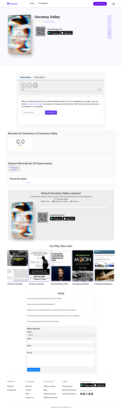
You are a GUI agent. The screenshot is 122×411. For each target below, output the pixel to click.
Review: (30, 353)
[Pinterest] (92, 394)
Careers (28, 390)
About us (28, 386)
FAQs (27, 394)
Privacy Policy (67, 386)
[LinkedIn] (89, 394)
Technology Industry (14, 168)
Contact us (29, 397)
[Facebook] (81, 394)
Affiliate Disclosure (51, 397)
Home (32, 3)
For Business (43, 3)
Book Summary (26, 77)
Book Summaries (50, 394)
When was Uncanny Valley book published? (41, 304)
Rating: (29, 332)
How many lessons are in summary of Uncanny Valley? (44, 298)
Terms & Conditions (69, 394)
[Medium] (84, 394)
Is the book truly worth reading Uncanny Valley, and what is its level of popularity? (53, 316)
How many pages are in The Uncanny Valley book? (43, 321)
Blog (45, 390)
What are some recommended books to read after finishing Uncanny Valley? (51, 310)
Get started (100, 4)
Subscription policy (69, 390)
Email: (29, 345)
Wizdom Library (49, 386)
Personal (10, 386)
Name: (29, 338)
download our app (34, 104)
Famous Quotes (39, 77)
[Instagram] (87, 394)
